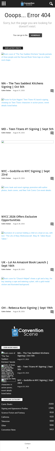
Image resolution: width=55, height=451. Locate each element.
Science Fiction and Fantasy (13, 413)
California (5, 417)
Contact (27, 443)
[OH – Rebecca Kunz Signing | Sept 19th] (27, 291)
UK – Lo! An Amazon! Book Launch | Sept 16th (24, 264)
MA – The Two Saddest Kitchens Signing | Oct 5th (22, 85)
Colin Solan (6, 90)
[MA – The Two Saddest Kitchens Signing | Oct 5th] (27, 67)
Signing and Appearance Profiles (14, 408)
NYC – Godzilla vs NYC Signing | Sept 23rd (25, 172)
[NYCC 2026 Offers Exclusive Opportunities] (27, 200)
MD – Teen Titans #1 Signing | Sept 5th (27, 129)
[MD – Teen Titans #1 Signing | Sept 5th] (27, 112)
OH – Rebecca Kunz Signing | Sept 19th (27, 308)
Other (3, 425)
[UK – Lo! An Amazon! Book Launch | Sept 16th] (27, 245)
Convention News (8, 430)
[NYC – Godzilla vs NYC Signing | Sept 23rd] (27, 154)
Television (5, 421)
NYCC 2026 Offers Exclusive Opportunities (19, 218)
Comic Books (6, 404)
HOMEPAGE (35, 35)
